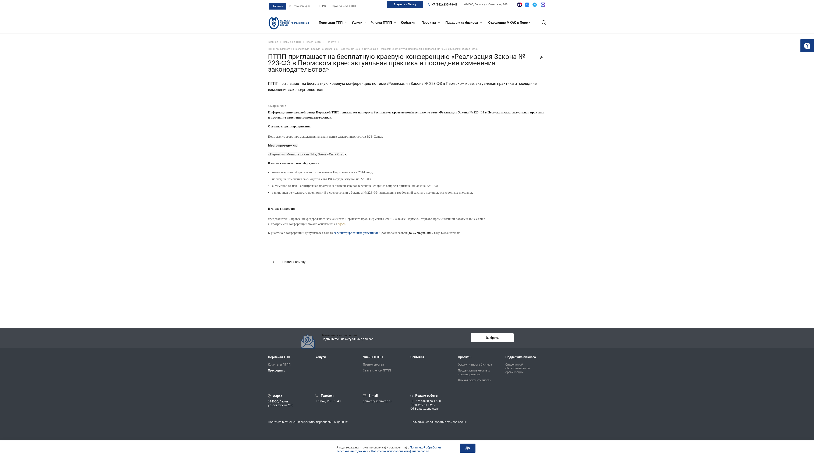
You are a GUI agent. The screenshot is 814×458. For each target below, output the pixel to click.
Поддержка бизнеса (462, 23)
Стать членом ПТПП (377, 370)
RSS (542, 57)
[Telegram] (534, 5)
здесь (341, 224)
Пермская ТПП (331, 23)
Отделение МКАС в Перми (509, 23)
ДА (468, 448)
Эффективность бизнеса (475, 364)
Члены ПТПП (382, 23)
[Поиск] (542, 22)
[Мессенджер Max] (543, 5)
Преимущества (373, 364)
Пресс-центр (276, 370)
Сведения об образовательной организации (517, 368)
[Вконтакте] (527, 5)
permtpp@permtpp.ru (377, 401)
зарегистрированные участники (356, 233)
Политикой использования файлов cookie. (400, 451)
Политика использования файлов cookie (438, 422)
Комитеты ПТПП (279, 364)
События (408, 23)
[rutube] (519, 5)
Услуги (357, 23)
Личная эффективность (474, 380)
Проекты (429, 23)
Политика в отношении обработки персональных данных (308, 422)
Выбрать (492, 338)
